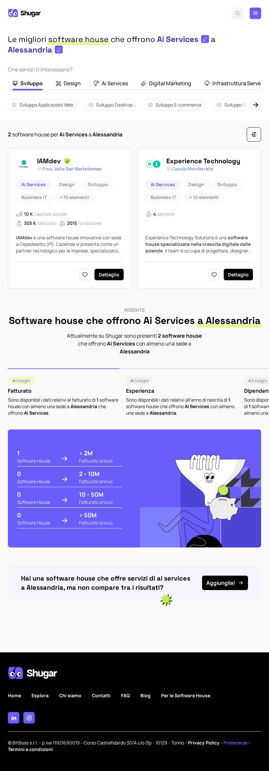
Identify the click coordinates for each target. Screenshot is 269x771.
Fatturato (19, 390)
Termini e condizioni (30, 749)
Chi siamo (70, 695)
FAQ (125, 695)
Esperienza (140, 390)
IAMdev (49, 161)
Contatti (101, 695)
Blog (145, 695)
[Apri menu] (255, 13)
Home (14, 695)
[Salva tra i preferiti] (85, 274)
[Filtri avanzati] (254, 134)
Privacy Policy (203, 743)
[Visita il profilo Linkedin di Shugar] (13, 717)
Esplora (40, 695)
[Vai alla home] (24, 13)
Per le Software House (185, 695)
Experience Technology (203, 161)
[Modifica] (205, 39)
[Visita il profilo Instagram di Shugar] (29, 717)
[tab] (27, 83)
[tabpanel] (134, 109)
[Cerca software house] (237, 13)
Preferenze (235, 743)
